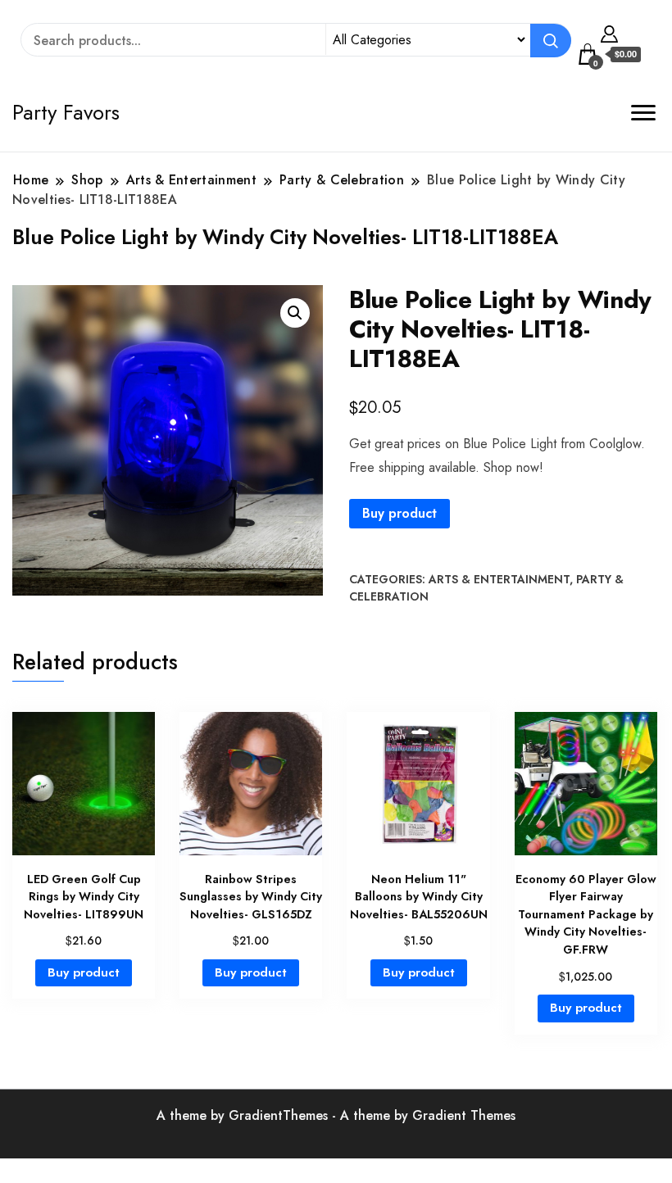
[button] (295, 313)
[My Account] (609, 32)
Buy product (399, 513)
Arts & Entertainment (499, 579)
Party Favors (66, 112)
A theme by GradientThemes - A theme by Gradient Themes (336, 1115)
